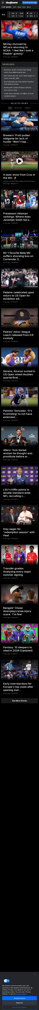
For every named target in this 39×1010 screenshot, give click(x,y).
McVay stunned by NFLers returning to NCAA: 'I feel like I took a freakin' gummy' (18, 48)
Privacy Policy (21, 994)
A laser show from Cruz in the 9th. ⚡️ (19, 176)
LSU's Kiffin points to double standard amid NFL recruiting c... (16, 493)
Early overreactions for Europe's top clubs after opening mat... (18, 687)
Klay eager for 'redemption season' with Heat (19, 532)
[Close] (34, 974)
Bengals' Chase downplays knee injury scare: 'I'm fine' (17, 611)
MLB (29, 7)
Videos (27, 108)
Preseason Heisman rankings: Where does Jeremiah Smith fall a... (17, 216)
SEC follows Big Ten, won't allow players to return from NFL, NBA (19, 77)
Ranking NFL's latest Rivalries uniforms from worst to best (17, 89)
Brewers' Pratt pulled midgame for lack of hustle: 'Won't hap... (16, 138)
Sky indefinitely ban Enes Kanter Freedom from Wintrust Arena (19, 83)
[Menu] (3, 2)
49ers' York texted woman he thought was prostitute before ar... (17, 453)
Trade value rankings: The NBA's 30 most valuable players (18, 95)
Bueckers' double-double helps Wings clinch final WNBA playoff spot (17, 71)
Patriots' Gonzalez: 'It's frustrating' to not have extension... (17, 414)
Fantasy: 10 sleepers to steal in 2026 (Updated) (18, 649)
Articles (18, 108)
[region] (19, 991)
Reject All (19, 1003)
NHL (24, 7)
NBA (20, 7)
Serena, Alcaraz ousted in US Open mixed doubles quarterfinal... (19, 374)
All (10, 108)
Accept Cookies (19, 998)
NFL (15, 7)
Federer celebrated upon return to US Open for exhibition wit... (18, 295)
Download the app (30, 2)
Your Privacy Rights (19, 1007)
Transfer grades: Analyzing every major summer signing (17, 571)
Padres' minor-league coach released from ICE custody (18, 335)
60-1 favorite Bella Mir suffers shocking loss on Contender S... (18, 256)
